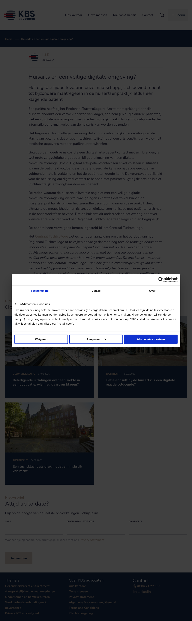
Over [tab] (152, 290)
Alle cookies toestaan (151, 339)
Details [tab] (96, 290)
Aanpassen (94, 339)
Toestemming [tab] (40, 290)
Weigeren (41, 339)
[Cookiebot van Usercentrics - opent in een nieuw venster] (161, 280)
